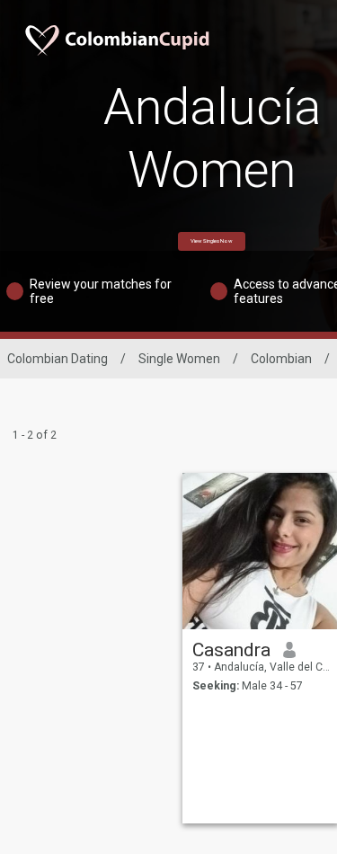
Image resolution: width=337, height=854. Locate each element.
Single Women (179, 358)
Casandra (231, 650)
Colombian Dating (57, 358)
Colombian (281, 358)
